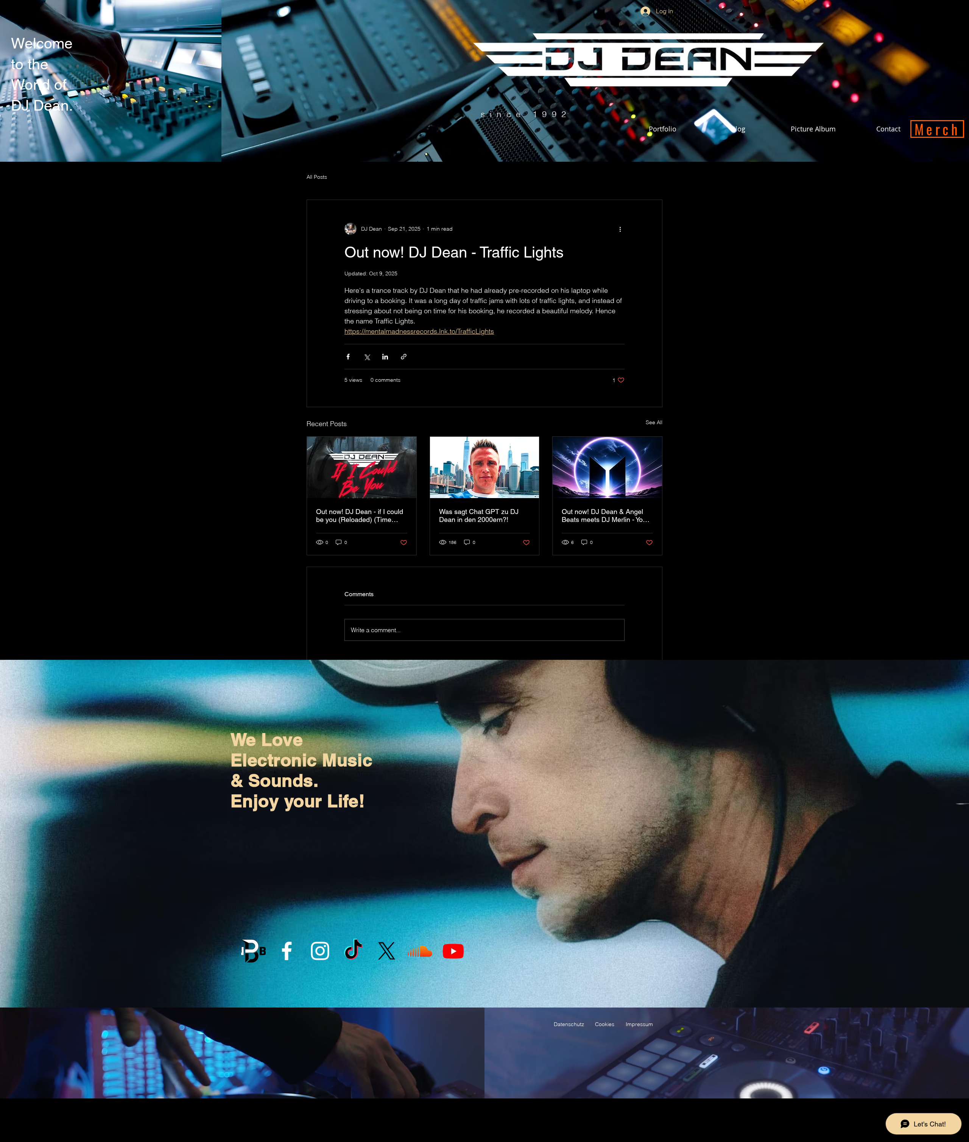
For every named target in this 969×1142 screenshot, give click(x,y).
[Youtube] (453, 951)
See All (654, 422)
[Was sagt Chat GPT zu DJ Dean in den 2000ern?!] (484, 467)
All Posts (317, 176)
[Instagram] (320, 951)
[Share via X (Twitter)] (366, 356)
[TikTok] (353, 951)
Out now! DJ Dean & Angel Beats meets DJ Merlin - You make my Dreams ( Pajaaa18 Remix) (606, 515)
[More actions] (620, 228)
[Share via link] (403, 356)
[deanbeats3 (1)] (253, 951)
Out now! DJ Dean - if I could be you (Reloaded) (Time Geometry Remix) (359, 515)
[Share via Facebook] (348, 356)
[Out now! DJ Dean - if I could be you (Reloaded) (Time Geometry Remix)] (361, 467)
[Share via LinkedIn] (385, 356)
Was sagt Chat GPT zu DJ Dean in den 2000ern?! (479, 515)
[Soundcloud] (420, 951)
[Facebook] (286, 951)
